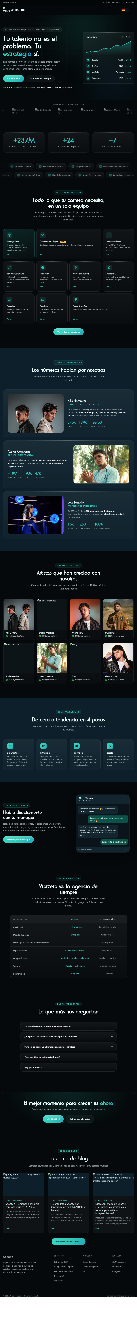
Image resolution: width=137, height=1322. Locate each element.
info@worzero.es (9, 2)
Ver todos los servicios (68, 332)
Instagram (106, 2)
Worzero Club (117, 2)
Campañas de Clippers (64, 1266)
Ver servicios (13, 78)
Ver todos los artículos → (68, 1241)
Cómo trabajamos (91, 1266)
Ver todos (58, 1280)
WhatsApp (129, 2)
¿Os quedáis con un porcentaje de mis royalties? (48, 1026)
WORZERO (18, 10)
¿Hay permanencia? (33, 1067)
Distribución (59, 1276)
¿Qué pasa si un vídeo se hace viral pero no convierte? (51, 1036)
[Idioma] (125, 10)
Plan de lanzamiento (63, 1271)
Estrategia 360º (61, 1262)
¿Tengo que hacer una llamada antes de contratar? (49, 1046)
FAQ (84, 1271)
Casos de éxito (89, 1262)
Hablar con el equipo (40, 78)
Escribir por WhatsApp (18, 839)
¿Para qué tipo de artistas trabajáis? (42, 1057)
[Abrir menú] (132, 10)
